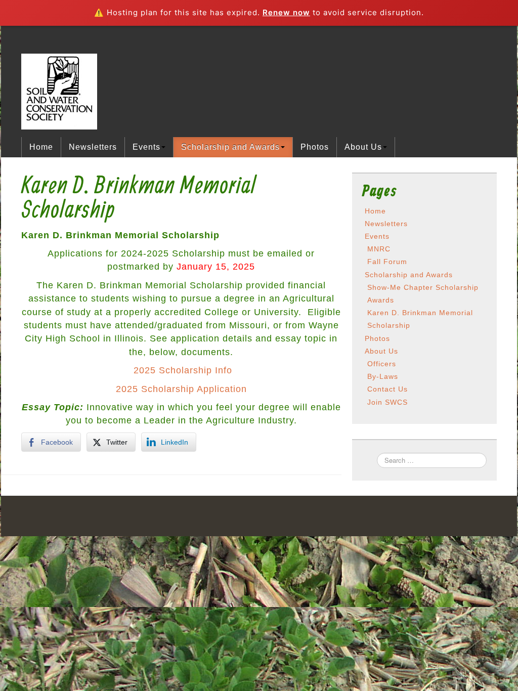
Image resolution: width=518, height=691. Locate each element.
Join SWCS (387, 402)
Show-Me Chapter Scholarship (423, 287)
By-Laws (382, 376)
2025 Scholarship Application (181, 389)
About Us (363, 147)
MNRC (379, 249)
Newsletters (93, 147)
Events (146, 147)
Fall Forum (387, 261)
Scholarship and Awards (230, 147)
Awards (380, 300)
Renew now (286, 12)
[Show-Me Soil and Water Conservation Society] (59, 91)
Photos (314, 147)
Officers (381, 364)
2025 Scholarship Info (183, 370)
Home (41, 147)
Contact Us (387, 389)
